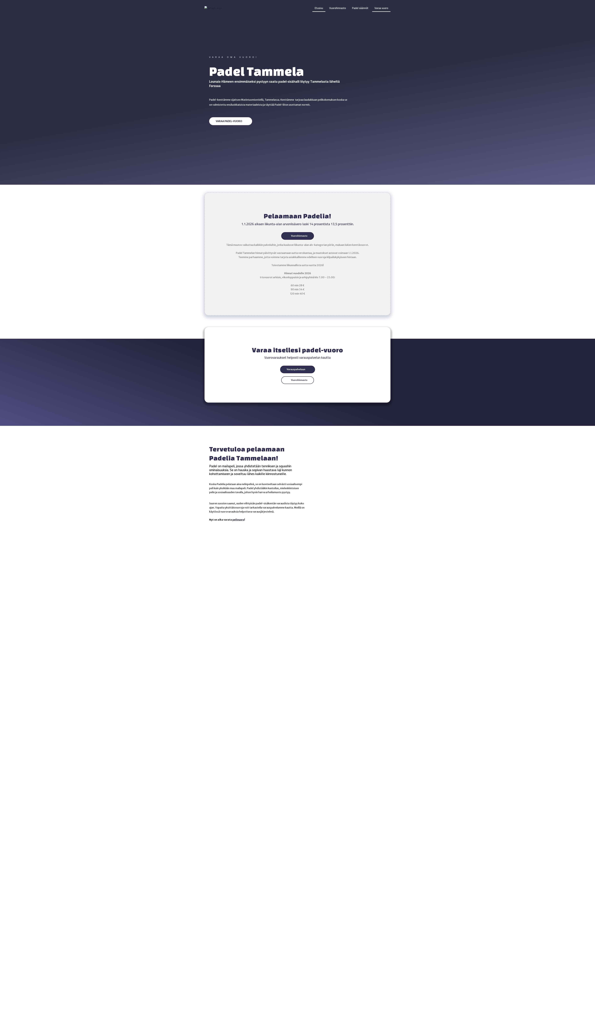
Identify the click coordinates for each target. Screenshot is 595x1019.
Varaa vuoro (381, 8)
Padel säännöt (360, 8)
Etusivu (319, 8)
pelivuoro (238, 519)
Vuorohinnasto (337, 8)
